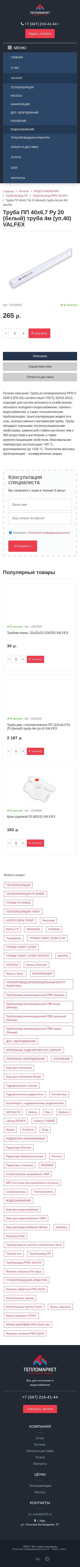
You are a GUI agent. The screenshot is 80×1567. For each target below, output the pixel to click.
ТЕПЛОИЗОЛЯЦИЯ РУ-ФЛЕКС (25, 893)
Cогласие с (41, 532)
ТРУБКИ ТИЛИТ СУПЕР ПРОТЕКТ (28, 955)
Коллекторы (59, 1094)
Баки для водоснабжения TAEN (26, 1218)
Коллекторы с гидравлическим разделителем (35, 1103)
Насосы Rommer (36, 964)
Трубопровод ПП (40, 1253)
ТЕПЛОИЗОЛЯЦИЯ (22, 87)
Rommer (56, 1156)
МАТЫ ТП (12, 929)
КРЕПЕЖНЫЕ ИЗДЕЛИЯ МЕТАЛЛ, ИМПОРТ (34, 1050)
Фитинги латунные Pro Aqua (24, 1271)
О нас (15, 67)
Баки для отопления (19, 1067)
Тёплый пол (13, 1253)
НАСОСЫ (16, 95)
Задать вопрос (40, 33)
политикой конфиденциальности (49, 532)
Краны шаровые (60, 1306)
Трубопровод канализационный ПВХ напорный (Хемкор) (36, 1018)
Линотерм (48, 920)
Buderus (63, 1112)
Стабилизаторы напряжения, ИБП (28, 1174)
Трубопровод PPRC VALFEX (24, 1262)
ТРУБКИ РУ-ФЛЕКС (18, 902)
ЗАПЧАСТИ (13, 1112)
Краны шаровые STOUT (21, 1315)
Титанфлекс (13, 938)
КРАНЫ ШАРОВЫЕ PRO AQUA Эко (28, 1324)
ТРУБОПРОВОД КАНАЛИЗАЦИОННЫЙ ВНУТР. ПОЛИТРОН (35, 984)
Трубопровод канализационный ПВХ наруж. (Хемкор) (34, 1030)
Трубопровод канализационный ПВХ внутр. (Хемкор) (33, 1005)
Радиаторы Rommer (19, 1147)
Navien (10, 1129)
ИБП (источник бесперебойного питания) (32, 1182)
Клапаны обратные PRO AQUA (25, 1289)
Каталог (17, 78)
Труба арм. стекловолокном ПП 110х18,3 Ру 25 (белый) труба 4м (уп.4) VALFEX (38, 726)
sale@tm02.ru (42, 1514)
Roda (45, 1129)
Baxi (47, 1112)
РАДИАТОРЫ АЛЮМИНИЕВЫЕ (25, 1138)
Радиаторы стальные (19, 1165)
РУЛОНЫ (54, 929)
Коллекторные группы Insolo (24, 1306)
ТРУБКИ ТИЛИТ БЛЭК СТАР (47, 938)
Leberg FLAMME (44, 1120)
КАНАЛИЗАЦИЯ (20, 104)
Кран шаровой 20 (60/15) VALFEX (31, 816)
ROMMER (47, 1165)
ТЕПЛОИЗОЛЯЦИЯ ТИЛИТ (23, 911)
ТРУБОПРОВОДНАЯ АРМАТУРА (30, 137)
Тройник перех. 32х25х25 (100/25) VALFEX (37, 632)
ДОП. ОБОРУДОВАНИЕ (25, 112)
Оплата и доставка (24, 147)
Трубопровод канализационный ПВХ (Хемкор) (35, 994)
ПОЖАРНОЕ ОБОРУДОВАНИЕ (25, 1058)
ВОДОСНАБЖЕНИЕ (22, 129)
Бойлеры (61, 1227)
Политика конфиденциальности (30, 1549)
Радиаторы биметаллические (24, 1156)
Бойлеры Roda (15, 1236)
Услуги (16, 157)
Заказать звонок (40, 1409)
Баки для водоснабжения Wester (27, 1227)
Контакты (18, 178)
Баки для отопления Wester (23, 1076)
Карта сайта (59, 1549)
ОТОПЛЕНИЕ (18, 120)
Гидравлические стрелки (21, 1085)
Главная (17, 57)
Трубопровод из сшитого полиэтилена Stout (34, 1244)
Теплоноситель (43, 1191)
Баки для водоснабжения (22, 1209)
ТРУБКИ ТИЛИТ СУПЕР (21, 947)
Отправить (22, 546)
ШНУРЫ (63, 955)
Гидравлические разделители (25, 1094)
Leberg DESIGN (16, 1120)
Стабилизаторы (16, 1191)
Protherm (28, 1129)
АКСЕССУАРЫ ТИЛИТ (20, 920)
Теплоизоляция (40, 1485)
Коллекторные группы (20, 1298)
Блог (14, 167)
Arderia (32, 1112)
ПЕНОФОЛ (33, 929)
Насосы (40, 1492)
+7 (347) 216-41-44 (41, 24)
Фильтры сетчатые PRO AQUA (25, 1333)
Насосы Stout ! (15, 973)
